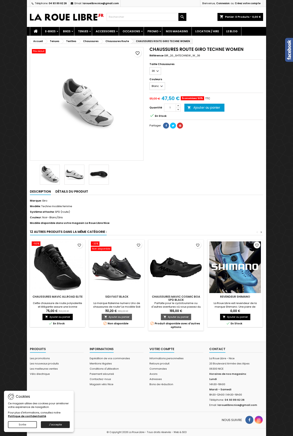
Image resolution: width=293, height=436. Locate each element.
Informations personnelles (166, 358)
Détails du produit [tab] (71, 191)
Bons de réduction (161, 384)
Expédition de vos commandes (110, 358)
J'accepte (55, 424)
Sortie (22, 424)
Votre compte (161, 349)
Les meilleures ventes (44, 369)
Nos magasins (177, 31)
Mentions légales (101, 363)
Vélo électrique (40, 374)
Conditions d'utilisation (104, 369)
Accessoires (105, 31)
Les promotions (40, 358)
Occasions (131, 31)
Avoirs (153, 374)
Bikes (67, 31)
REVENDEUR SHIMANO (235, 297)
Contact (217, 349)
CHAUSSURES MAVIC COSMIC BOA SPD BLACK (176, 298)
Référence (156, 55)
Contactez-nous (100, 379)
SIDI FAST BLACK (116, 297)
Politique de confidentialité (27, 416)
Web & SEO (180, 432)
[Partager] (166, 126)
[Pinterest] (180, 126)
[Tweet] (173, 126)
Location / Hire (207, 31)
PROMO (152, 31)
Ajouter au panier (203, 107)
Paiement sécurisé (102, 374)
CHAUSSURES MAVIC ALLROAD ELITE (57, 297)
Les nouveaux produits (44, 363)
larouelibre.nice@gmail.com (101, 3)
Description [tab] (40, 191)
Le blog (232, 31)
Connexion (223, 3)
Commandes (158, 369)
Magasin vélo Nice (101, 384)
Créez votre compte (248, 3)
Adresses (155, 379)
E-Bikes (50, 31)
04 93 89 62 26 (58, 3)
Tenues (83, 31)
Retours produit (159, 363)
